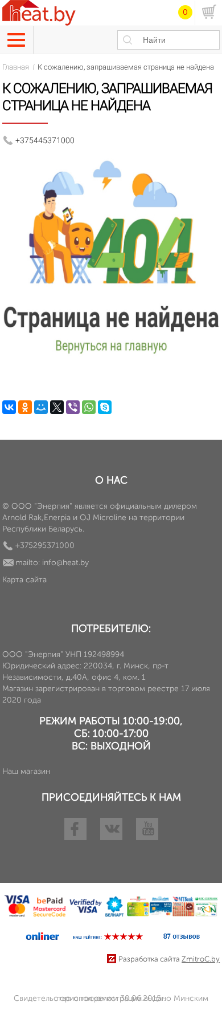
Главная (15, 67)
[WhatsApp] (89, 407)
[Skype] (105, 407)
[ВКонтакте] (9, 407)
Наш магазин (26, 771)
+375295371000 (45, 545)
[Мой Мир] (41, 407)
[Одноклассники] (25, 407)
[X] (57, 407)
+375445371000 (45, 140)
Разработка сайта (169, 959)
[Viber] (73, 407)
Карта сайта (24, 580)
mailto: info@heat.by (52, 562)
